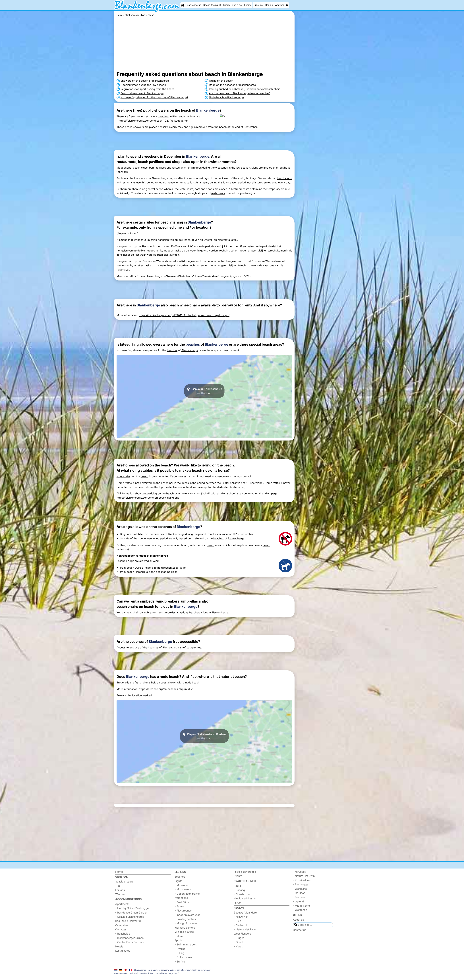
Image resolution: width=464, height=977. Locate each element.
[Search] (287, 5)
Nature (179, 936)
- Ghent (238, 942)
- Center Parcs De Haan (129, 942)
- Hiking (179, 953)
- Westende (300, 909)
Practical (258, 5)
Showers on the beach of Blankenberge (145, 80)
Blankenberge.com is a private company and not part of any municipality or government (172, 970)
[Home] (182, 5)
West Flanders (242, 933)
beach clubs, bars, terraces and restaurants (159, 167)
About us (298, 919)
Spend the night (212, 5)
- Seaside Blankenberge (129, 916)
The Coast (299, 871)
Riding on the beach (221, 80)
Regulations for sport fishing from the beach (148, 89)
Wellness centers (185, 927)
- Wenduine (300, 888)
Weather (279, 5)
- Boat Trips (182, 902)
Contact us (299, 929)
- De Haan (299, 892)
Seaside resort (124, 881)
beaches (163, 116)
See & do (237, 5)
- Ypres (238, 946)
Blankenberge (194, 5)
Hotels (119, 946)
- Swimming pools (186, 944)
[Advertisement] (322, 94)
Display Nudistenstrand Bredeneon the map (206, 736)
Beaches (180, 876)
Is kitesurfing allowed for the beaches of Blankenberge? (154, 97)
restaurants (186, 189)
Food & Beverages (245, 871)
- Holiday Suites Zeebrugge (132, 908)
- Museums (181, 885)
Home (119, 871)
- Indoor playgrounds (187, 914)
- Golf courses (183, 957)
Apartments (122, 904)
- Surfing (180, 961)
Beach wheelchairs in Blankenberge (142, 93)
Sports (179, 940)
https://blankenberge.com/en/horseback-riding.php (148, 497)
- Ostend (298, 901)
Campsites (121, 925)
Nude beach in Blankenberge (226, 97)
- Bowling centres (185, 919)
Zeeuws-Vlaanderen (246, 912)
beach (128, 126)
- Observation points (187, 893)
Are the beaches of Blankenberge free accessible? (239, 93)
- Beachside (122, 933)
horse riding (149, 493)
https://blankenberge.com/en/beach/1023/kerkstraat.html (154, 120)
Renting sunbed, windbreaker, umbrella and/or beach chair (244, 89)
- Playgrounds (183, 910)
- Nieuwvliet (241, 916)
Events (248, 5)
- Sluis (237, 920)
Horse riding (124, 476)
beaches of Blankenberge (163, 647)
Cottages (121, 929)
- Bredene (299, 897)
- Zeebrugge (300, 884)
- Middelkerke (301, 905)
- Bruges (239, 937)
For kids (120, 890)
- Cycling (180, 948)
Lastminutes (122, 950)
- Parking (239, 890)
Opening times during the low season (143, 84)
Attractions (181, 897)
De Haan (172, 571)
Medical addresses (245, 898)
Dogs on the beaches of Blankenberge (232, 84)
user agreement (121, 973)
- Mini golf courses (186, 923)
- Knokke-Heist (302, 880)
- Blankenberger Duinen (129, 937)
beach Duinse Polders (140, 567)
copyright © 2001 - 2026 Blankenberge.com (158, 973)
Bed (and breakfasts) (128, 920)
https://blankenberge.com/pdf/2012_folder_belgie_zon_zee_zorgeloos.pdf (184, 315)
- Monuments (183, 889)
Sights (178, 880)
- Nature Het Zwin (245, 929)
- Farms (179, 906)
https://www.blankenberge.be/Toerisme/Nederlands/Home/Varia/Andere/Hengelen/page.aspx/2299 (190, 276)
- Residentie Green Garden (131, 912)
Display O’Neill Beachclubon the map (206, 391)
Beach (226, 5)
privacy (133, 973)
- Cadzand (240, 925)
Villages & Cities (184, 931)
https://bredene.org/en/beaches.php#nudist (166, 689)
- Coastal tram (242, 894)
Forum (237, 902)
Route (237, 885)
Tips (118, 885)
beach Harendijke (137, 571)
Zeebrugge (179, 567)
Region (269, 5)
